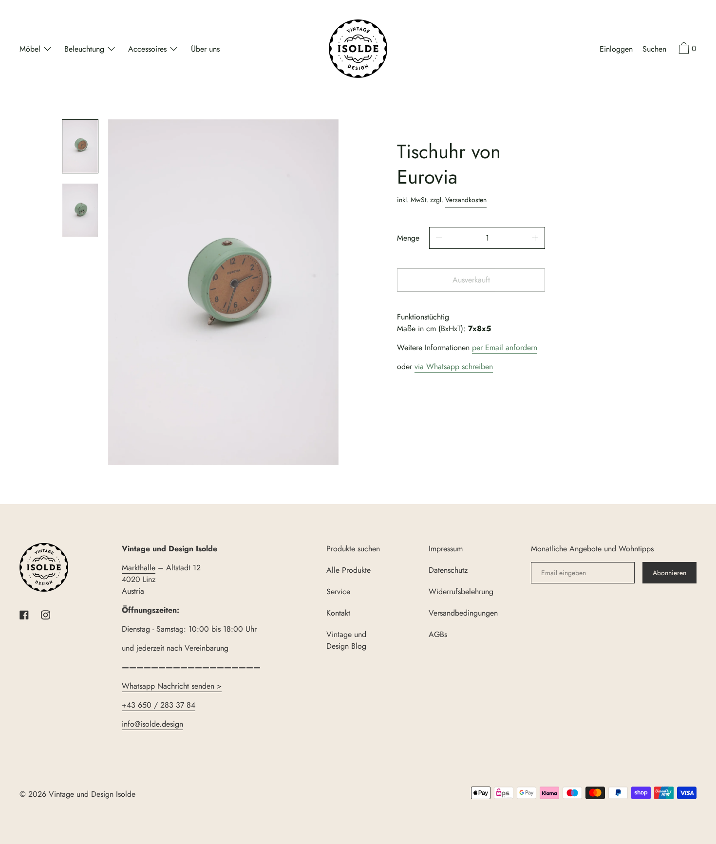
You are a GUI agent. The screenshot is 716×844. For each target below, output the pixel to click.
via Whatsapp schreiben (454, 366)
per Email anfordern (504, 347)
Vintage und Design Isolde (92, 794)
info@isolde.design (152, 724)
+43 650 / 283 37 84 (158, 705)
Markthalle (138, 567)
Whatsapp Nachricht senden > (172, 686)
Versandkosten (466, 200)
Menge (408, 238)
